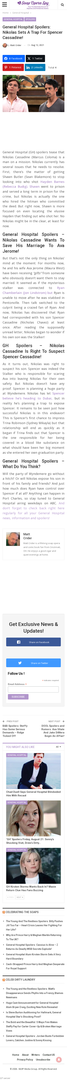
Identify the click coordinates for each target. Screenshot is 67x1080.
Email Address (17, 684)
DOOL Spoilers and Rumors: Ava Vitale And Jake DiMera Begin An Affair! (52, 731)
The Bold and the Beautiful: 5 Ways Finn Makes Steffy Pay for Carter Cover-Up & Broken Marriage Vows (34, 1026)
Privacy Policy (25, 1059)
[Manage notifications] (59, 1059)
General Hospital (13, 19)
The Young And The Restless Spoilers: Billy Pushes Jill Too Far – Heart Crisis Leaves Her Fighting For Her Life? (34, 925)
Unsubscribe (43, 1059)
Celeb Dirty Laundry (20, 979)
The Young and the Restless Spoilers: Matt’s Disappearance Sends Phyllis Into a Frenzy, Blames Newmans (34, 993)
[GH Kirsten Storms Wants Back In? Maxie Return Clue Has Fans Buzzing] (33, 866)
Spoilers (30, 19)
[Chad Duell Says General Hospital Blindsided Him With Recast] (33, 771)
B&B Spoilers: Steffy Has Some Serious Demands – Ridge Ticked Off (15, 731)
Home (15, 1054)
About (25, 1054)
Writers (35, 1054)
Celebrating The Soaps (22, 912)
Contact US (49, 1054)
